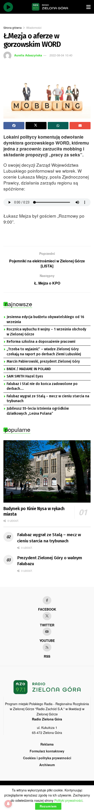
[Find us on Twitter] (47, 616)
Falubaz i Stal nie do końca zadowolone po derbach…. (42, 386)
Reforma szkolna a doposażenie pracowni (41, 342)
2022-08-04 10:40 (61, 55)
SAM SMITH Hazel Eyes (25, 376)
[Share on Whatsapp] (58, 125)
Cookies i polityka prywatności (47, 758)
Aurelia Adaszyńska (28, 55)
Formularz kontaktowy (47, 751)
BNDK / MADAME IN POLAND (29, 369)
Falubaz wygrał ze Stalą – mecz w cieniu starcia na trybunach (48, 398)
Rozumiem (48, 806)
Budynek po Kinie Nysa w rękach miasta (34, 511)
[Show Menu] (88, 7)
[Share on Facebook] (13, 125)
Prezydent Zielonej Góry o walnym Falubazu (49, 561)
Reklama (47, 744)
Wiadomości (34, 27)
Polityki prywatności (68, 800)
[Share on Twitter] (36, 125)
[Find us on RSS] (47, 647)
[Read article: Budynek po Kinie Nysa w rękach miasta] (47, 471)
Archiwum (47, 764)
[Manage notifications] (8, 803)
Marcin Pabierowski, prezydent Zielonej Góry (43, 361)
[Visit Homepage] (50, 6)
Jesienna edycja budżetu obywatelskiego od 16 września (45, 319)
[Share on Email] (80, 125)
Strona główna (12, 27)
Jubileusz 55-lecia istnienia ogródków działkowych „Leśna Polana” (38, 411)
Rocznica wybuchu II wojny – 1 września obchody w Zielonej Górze (46, 331)
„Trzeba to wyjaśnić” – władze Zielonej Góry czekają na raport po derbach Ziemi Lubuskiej (44, 351)
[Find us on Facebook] (47, 600)
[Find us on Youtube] (47, 631)
